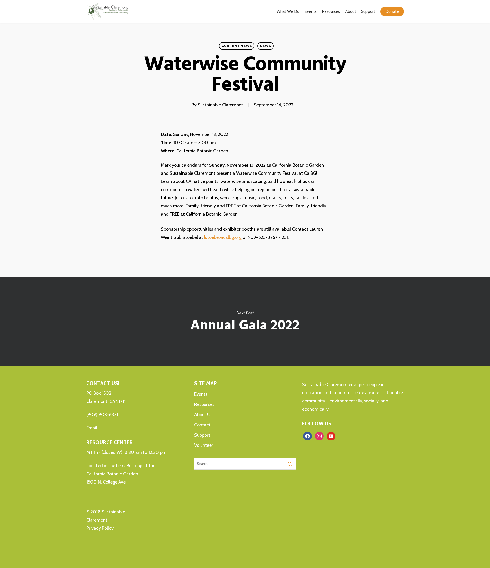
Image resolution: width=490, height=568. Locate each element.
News (265, 46)
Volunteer (203, 445)
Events (200, 394)
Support (202, 435)
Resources (204, 404)
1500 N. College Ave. (106, 482)
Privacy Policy (100, 528)
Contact (202, 425)
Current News (237, 46)
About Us (203, 414)
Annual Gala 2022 (245, 321)
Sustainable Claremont (220, 105)
